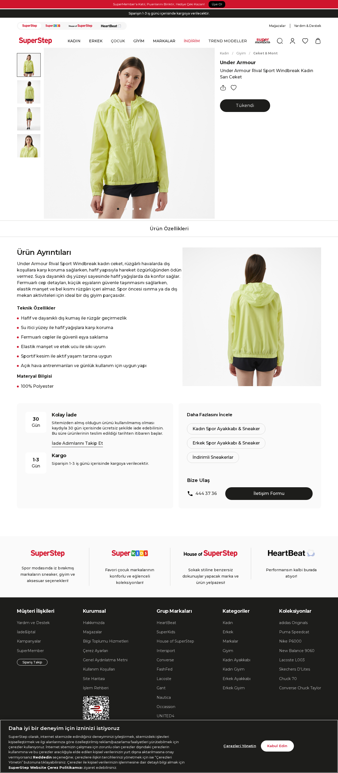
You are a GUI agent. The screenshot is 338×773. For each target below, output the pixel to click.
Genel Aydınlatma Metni (105, 660)
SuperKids (166, 632)
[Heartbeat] (111, 26)
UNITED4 (165, 716)
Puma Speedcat (294, 632)
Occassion (166, 706)
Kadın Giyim (234, 669)
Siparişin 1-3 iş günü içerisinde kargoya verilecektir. (169, 13)
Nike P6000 (290, 641)
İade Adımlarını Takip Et (77, 443)
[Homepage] (38, 41)
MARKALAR (164, 41)
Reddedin (42, 757)
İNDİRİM (192, 41)
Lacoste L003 (292, 660)
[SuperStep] (29, 26)
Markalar (230, 641)
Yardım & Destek (307, 26)
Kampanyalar (29, 641)
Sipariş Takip (32, 662)
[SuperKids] (52, 26)
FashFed (164, 669)
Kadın (224, 53)
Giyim (241, 53)
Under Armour (238, 62)
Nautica (164, 697)
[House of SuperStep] (80, 26)
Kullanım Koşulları (99, 669)
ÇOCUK (118, 41)
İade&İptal (26, 632)
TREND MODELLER (227, 41)
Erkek (228, 632)
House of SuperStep (175, 641)
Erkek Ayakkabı (237, 678)
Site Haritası (94, 678)
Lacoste (164, 678)
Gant (161, 688)
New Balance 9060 (296, 650)
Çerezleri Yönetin (239, 746)
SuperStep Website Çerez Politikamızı (45, 767)
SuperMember (30, 650)
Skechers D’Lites (294, 669)
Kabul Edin (277, 746)
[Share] (223, 88)
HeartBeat (166, 622)
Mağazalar (277, 26)
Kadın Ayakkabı (236, 660)
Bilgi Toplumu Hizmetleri (105, 641)
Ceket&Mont (265, 53)
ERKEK (95, 41)
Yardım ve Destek (33, 622)
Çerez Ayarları (95, 650)
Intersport (166, 650)
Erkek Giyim (234, 688)
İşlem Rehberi (96, 688)
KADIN (74, 41)
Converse (165, 660)
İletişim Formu (268, 493)
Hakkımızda (94, 622)
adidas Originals (293, 622)
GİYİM (138, 41)
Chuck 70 (288, 678)
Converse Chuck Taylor (300, 688)
